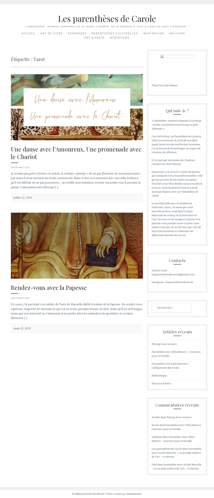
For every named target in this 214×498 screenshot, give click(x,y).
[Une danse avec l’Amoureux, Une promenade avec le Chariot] (77, 107)
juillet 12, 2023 (22, 197)
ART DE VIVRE (51, 33)
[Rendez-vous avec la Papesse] (77, 245)
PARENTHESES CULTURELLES (114, 33)
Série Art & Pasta (161, 383)
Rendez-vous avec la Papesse (49, 287)
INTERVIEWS (120, 37)
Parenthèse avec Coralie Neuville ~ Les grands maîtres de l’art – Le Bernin (176, 452)
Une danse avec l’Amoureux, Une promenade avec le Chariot (76, 153)
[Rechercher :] (172, 307)
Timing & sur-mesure (164, 344)
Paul (154, 464)
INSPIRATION (153, 33)
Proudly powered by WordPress (88, 494)
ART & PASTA (94, 37)
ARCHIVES (177, 33)
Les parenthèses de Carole (107, 18)
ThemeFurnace (134, 494)
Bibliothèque (159, 375)
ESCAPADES (77, 33)
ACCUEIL (29, 33)
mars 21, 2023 (22, 328)
